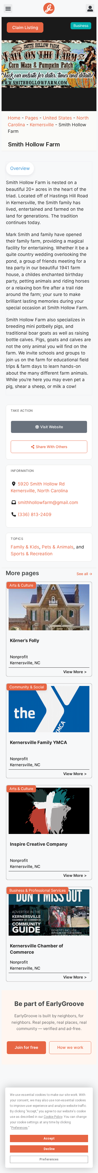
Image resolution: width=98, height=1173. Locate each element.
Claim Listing (25, 27)
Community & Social (26, 687)
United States (57, 118)
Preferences (49, 1159)
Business (80, 25)
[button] (8, 8)
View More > (75, 672)
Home (14, 118)
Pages (31, 118)
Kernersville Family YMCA (38, 742)
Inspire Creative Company (38, 844)
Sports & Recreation (32, 553)
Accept (49, 1138)
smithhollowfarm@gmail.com (48, 502)
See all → (84, 573)
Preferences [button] (19, 1128)
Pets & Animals (57, 547)
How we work (70, 1047)
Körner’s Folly (24, 640)
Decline (49, 1149)
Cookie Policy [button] (53, 1117)
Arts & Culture (21, 585)
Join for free (26, 1047)
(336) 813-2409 (34, 514)
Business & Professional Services (37, 890)
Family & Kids (25, 547)
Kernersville (42, 124)
